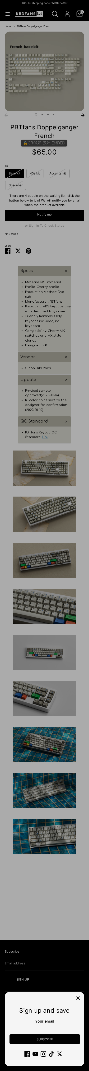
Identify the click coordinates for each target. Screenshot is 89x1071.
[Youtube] (35, 1054)
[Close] (78, 998)
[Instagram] (43, 1054)
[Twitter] (59, 1054)
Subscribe (45, 1039)
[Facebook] (27, 1054)
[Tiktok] (51, 1054)
